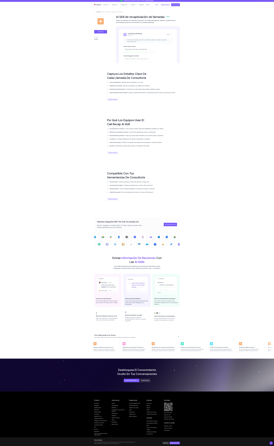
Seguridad (96, 431)
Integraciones (124, 5)
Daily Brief (96, 409)
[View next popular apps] (178, 336)
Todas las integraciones (134, 403)
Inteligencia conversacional (100, 420)
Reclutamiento (115, 405)
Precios (147, 5)
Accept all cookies (174, 443)
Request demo (165, 5)
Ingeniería (114, 415)
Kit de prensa (150, 434)
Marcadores (132, 412)
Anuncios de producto (152, 427)
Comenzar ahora (112, 99)
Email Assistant (97, 412)
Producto (105, 5)
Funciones (96, 403)
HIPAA (148, 409)
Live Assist (96, 414)
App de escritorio (168, 412)
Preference (165, 443)
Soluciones (114, 5)
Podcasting (114, 422)
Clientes (148, 429)
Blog (148, 425)
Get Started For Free (170, 224)
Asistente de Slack (98, 418)
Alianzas (148, 407)
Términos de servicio (151, 412)
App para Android (168, 417)
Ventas (113, 403)
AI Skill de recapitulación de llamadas (113, 11)
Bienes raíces (115, 424)
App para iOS (167, 414)
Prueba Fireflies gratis (131, 380)
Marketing (114, 407)
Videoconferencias (133, 405)
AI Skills (98, 11)
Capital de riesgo (116, 417)
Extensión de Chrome (99, 422)
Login (156, 5)
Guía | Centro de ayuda (152, 421)
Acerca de (149, 403)
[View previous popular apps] (175, 336)
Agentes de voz (98, 416)
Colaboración (115, 413)
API (95, 427)
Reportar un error (168, 426)
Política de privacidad (152, 414)
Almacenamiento (133, 416)
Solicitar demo (145, 380)
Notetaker (96, 405)
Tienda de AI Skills (98, 425)
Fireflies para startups (151, 431)
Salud (113, 419)
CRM (130, 409)
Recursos (133, 5)
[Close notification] (272, 1)
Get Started (175, 5)
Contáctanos (167, 430)
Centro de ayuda (168, 428)
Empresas (141, 5)
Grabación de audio (133, 407)
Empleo (148, 405)
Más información (150, 1)
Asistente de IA (97, 407)
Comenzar (100, 31)
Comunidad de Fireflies (152, 423)
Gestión (102, 11)
